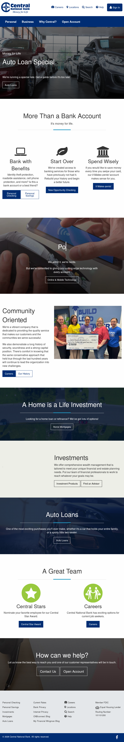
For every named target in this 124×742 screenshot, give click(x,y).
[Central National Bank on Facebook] (117, 737)
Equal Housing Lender (110, 707)
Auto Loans (11, 85)
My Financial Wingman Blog (46, 720)
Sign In (116, 7)
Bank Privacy (39, 707)
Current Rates (39, 702)
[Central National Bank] (15, 7)
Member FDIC (101, 702)
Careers (59, 7)
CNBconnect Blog (41, 716)
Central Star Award (31, 624)
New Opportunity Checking (62, 190)
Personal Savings (29, 194)
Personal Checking (11, 194)
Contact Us (48, 671)
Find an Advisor (91, 483)
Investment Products (67, 483)
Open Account (71, 22)
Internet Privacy (40, 711)
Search (89, 7)
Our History (24, 373)
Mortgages (7, 716)
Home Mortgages (62, 426)
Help (101, 7)
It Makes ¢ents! (103, 186)
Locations (74, 7)
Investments (8, 711)
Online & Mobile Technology (62, 279)
